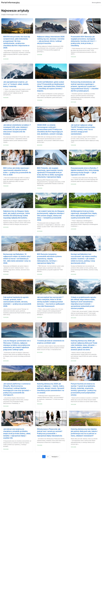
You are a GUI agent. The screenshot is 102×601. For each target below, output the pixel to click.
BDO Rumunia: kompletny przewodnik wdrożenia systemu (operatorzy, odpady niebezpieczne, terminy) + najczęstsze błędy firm (49, 258)
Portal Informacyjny (10, 2)
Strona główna (96, 2)
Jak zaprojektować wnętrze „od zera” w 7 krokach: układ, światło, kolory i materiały (16, 84)
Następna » (55, 456)
